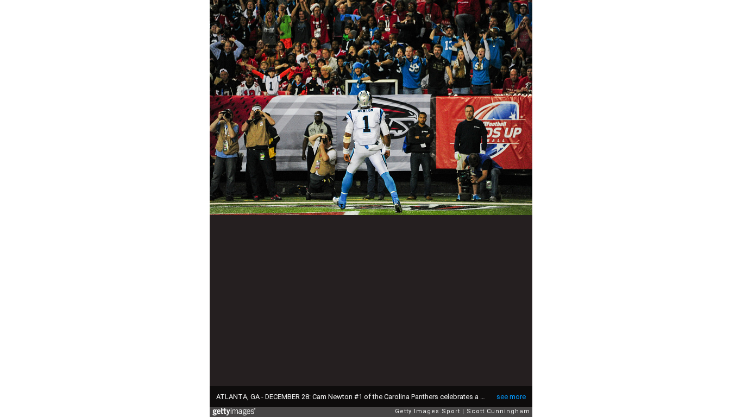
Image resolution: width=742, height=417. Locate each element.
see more (511, 397)
